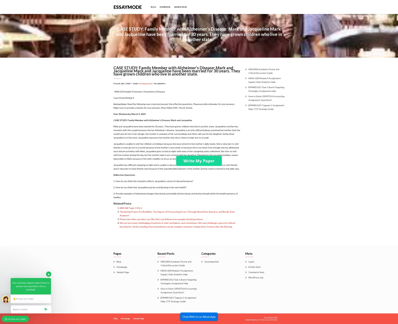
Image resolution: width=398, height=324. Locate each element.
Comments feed (256, 272)
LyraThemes (272, 320)
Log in (251, 261)
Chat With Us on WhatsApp (199, 316)
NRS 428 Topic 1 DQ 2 (131, 208)
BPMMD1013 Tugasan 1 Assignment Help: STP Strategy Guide (266, 107)
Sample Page (180, 7)
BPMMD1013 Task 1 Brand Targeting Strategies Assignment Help (266, 89)
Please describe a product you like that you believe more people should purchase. (161, 219)
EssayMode (127, 6)
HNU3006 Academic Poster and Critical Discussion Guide (263, 71)
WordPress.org (255, 277)
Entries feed (254, 267)
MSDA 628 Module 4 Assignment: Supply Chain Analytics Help (264, 80)
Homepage (165, 7)
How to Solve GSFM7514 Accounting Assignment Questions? (266, 98)
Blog (153, 7)
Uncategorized (145, 83)
